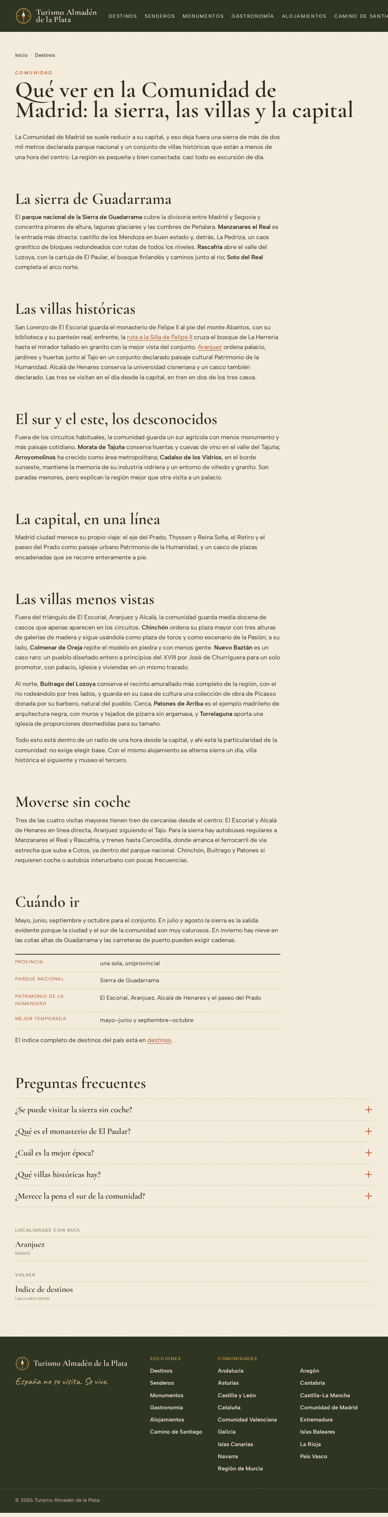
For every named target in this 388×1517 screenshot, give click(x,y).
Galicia (227, 1431)
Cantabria (312, 1382)
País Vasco (313, 1456)
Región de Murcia (240, 1468)
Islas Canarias (235, 1444)
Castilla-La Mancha (325, 1395)
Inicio (21, 55)
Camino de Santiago (176, 1431)
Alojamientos (304, 16)
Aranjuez (210, 347)
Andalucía (231, 1370)
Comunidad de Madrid (329, 1407)
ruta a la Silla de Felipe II (159, 337)
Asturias (228, 1382)
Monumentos (203, 16)
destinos (159, 1040)
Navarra (228, 1456)
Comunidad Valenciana (247, 1419)
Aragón (309, 1370)
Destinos (123, 16)
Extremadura (316, 1419)
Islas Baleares (317, 1431)
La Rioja (310, 1444)
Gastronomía (253, 16)
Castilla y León (237, 1395)
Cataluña (229, 1407)
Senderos (160, 16)
